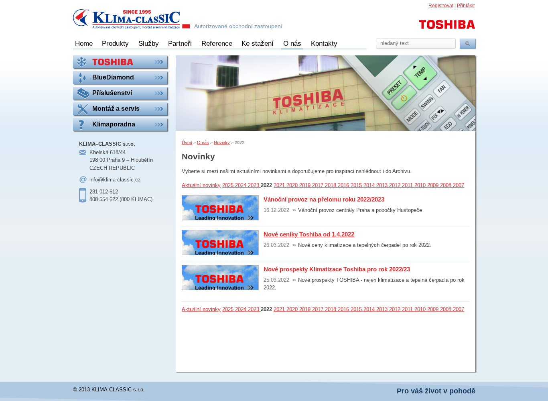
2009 (433, 185)
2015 (357, 185)
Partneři (180, 43)
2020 (292, 185)
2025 (228, 185)
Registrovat (440, 5)
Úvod (187, 142)
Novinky (222, 142)
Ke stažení (258, 43)
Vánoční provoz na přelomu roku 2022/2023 (324, 199)
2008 (446, 185)
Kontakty (324, 43)
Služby (148, 43)
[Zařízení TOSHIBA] (120, 61)
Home (84, 43)
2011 (408, 185)
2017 (318, 185)
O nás (292, 43)
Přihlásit (466, 5)
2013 (382, 185)
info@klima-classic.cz (115, 180)
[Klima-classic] (131, 20)
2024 (241, 185)
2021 (280, 185)
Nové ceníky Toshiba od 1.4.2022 (309, 234)
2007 (458, 185)
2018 (331, 185)
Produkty (115, 43)
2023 (254, 185)
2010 (420, 185)
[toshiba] (447, 28)
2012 (395, 185)
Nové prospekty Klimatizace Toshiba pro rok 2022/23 (337, 269)
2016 (344, 185)
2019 (305, 185)
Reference (216, 43)
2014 (369, 185)
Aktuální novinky (201, 185)
